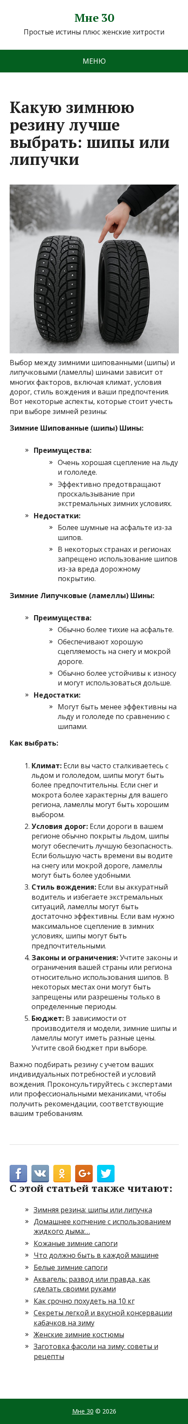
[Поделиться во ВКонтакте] (40, 1173)
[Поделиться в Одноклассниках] (62, 1173)
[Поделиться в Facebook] (18, 1173)
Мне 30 (94, 18)
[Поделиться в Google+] (84, 1173)
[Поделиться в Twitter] (106, 1173)
